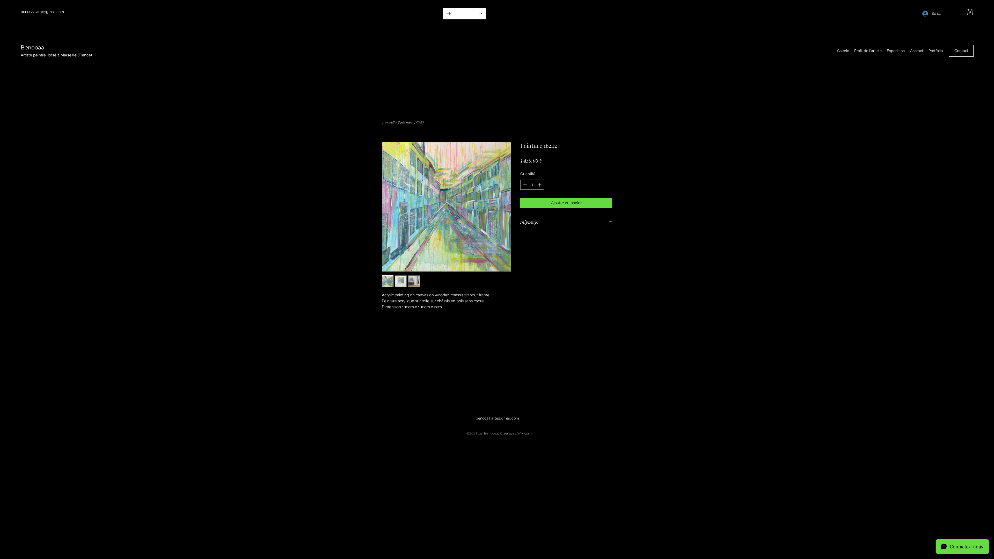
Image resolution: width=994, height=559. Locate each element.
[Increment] (540, 184)
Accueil (388, 123)
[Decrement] (524, 184)
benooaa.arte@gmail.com (42, 12)
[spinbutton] (532, 184)
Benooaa (32, 47)
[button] (970, 11)
